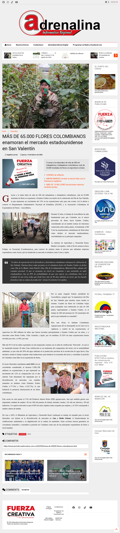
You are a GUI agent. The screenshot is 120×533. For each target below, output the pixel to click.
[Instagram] (8, 2)
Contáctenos (38, 45)
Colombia (13, 131)
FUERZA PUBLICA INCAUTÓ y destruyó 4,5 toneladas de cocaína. (105, 54)
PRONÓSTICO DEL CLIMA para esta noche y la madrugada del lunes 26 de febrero (65, 473)
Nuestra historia (22, 45)
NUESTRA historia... (58, 519)
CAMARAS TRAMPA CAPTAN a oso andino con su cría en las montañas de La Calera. (19, 53)
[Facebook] (3, 2)
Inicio (9, 45)
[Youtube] (16, 2)
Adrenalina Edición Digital (58, 45)
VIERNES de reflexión (76, 53)
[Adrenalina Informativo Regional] (60, 39)
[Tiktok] (12, 2)
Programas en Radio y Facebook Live (87, 45)
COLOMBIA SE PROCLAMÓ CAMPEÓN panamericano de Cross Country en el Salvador (23, 473)
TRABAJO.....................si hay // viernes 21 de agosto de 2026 (48, 55)
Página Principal (49, 507)
